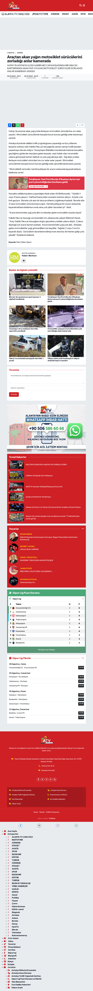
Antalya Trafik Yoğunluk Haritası (23, 795)
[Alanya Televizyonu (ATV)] (13, 5)
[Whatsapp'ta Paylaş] (18, 125)
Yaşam (15, 901)
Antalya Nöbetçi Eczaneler (22, 790)
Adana (15, 918)
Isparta (15, 927)
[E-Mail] (24, 261)
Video (10, 941)
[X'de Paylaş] (14, 125)
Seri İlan (11, 950)
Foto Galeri (13, 938)
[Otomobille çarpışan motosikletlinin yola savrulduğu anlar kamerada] (66, 316)
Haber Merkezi (29, 256)
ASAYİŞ (75, 14)
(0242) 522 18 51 (48, 766)
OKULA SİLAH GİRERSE (29, 549)
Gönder (14, 394)
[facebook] (20, 826)
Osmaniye (16, 933)
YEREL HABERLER (19, 886)
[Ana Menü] (84, 6)
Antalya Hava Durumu (58, 790)
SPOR (83, 14)
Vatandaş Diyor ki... (29, 579)
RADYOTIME (41, 14)
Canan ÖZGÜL (26, 568)
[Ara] (80, 6)
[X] (42, 779)
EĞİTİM (15, 857)
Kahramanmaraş (19, 935)
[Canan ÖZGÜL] (13, 570)
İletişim (42, 812)
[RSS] (55, 779)
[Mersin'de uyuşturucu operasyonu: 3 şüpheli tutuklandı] (27, 284)
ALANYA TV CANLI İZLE (16, 14)
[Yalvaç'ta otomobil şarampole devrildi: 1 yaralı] (27, 346)
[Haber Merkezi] (14, 257)
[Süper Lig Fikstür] (83, 658)
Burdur (15, 921)
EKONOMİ (16, 854)
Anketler (12, 959)
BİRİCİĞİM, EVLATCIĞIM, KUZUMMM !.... (36, 571)
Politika (15, 898)
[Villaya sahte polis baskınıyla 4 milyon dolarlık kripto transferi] (66, 346)
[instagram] (58, 826)
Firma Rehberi (14, 947)
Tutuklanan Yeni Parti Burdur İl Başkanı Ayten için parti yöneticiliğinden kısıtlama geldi (65, 299)
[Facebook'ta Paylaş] (9, 125)
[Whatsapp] (51, 779)
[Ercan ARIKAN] (13, 537)
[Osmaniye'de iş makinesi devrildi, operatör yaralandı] (27, 316)
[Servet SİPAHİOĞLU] (13, 559)
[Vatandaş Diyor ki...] (13, 581)
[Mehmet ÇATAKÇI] (13, 548)
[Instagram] (46, 779)
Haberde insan (18, 906)
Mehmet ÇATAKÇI (27, 546)
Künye (36, 812)
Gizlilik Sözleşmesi (52, 812)
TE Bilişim (52, 818)
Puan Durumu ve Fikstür (58, 795)
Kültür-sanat (18, 909)
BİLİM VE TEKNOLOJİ (21, 883)
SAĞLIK (15, 889)
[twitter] (39, 826)
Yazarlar (12, 944)
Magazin (16, 912)
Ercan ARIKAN (26, 534)
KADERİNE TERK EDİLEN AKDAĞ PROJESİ (36, 560)
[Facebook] (38, 779)
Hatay (14, 924)
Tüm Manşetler (17, 799)
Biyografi (12, 956)
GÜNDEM (55, 14)
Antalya (15, 915)
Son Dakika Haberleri (57, 799)
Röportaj (12, 953)
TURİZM (15, 860)
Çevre (14, 904)
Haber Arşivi (16, 804)
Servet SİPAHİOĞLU (28, 557)
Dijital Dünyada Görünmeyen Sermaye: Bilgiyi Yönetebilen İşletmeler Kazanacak (49, 538)
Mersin (15, 930)
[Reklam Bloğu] (46, 428)
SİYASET (65, 14)
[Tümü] (83, 529)
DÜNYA (15, 892)
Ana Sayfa (12, 831)
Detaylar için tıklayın (46, 650)
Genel (14, 895)
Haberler (10, 53)
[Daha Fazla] (22, 125)
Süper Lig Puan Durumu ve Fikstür (27, 979)
